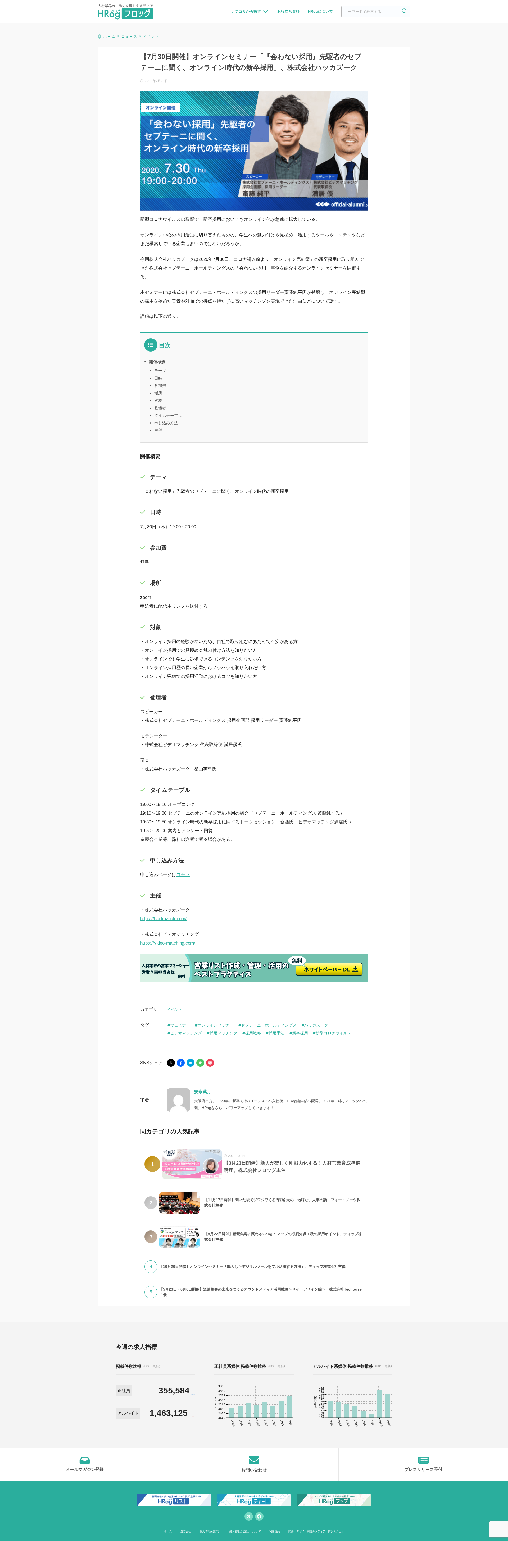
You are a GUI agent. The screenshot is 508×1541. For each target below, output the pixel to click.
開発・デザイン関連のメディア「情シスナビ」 (316, 1531)
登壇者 (160, 408)
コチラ (183, 874)
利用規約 (274, 1531)
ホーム (168, 1531)
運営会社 (185, 1531)
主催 (158, 430)
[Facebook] (259, 1516)
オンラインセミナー (215, 1025)
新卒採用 (300, 1033)
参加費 (160, 385)
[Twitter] (248, 1516)
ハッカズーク (316, 1025)
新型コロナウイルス (333, 1033)
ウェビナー (180, 1025)
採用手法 (276, 1033)
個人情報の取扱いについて (245, 1531)
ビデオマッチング (186, 1033)
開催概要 (157, 361)
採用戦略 (253, 1033)
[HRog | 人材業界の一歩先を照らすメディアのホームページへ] (125, 11)
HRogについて (320, 11)
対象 (158, 400)
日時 (158, 378)
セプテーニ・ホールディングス (269, 1025)
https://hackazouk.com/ (163, 918)
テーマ (160, 370)
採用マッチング (223, 1033)
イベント (175, 1009)
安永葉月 (202, 1091)
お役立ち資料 (288, 11)
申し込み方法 (166, 423)
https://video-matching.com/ (167, 943)
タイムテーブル (168, 415)
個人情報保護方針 (210, 1531)
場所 (158, 393)
